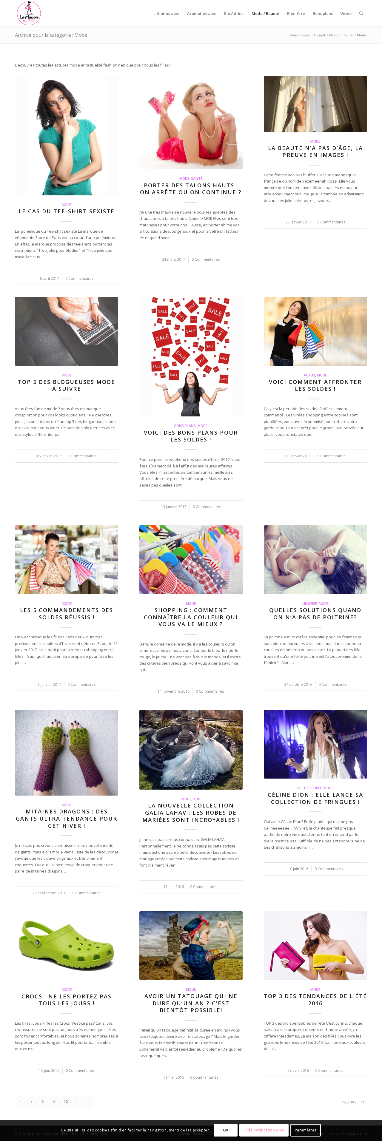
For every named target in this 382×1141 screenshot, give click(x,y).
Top (196, 798)
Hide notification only (264, 1130)
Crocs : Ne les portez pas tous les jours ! (66, 1000)
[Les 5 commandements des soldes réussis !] (66, 559)
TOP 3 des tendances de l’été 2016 (315, 999)
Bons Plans (185, 425)
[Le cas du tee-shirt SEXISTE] (66, 135)
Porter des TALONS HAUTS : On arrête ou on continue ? (191, 189)
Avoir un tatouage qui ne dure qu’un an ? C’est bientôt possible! (191, 1003)
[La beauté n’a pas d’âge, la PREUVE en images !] (315, 104)
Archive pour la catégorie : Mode (51, 35)
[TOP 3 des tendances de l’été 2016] (315, 945)
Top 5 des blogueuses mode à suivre (66, 385)
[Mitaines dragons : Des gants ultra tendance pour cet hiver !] (66, 753)
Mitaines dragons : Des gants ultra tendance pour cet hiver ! (66, 818)
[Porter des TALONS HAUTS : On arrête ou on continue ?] (191, 122)
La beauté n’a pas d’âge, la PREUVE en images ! (315, 151)
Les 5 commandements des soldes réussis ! (66, 613)
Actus (309, 375)
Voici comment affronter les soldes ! (315, 385)
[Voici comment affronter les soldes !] (315, 331)
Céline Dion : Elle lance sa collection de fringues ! (315, 798)
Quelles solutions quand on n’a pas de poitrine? (315, 613)
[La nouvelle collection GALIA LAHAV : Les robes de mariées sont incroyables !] (191, 750)
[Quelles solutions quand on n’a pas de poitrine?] (315, 559)
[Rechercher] (361, 13)
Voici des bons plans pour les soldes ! (191, 436)
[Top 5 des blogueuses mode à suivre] (66, 331)
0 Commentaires (79, 278)
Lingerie (309, 603)
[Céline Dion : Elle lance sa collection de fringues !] (315, 744)
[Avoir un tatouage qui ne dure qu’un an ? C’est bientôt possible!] (191, 945)
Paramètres (305, 1130)
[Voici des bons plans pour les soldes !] (191, 356)
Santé (196, 178)
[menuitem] (166, 13)
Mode (67, 204)
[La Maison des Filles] (29, 13)
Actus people (309, 787)
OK (225, 1130)
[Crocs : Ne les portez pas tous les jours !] (66, 945)
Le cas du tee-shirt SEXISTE (67, 211)
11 (77, 1101)
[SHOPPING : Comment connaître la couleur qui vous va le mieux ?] (191, 559)
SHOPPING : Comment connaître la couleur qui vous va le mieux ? (191, 617)
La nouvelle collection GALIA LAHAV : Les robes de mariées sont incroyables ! (190, 812)
